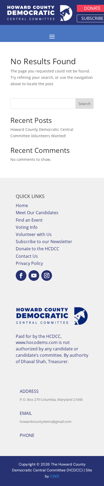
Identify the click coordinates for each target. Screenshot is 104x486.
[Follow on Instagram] (46, 275)
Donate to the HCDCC (37, 249)
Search (84, 103)
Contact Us (27, 256)
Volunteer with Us (34, 234)
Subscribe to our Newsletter (44, 241)
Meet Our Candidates (37, 213)
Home (22, 205)
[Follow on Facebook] (21, 275)
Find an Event (29, 220)
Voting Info (27, 227)
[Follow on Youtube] (34, 275)
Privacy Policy (29, 263)
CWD (54, 476)
